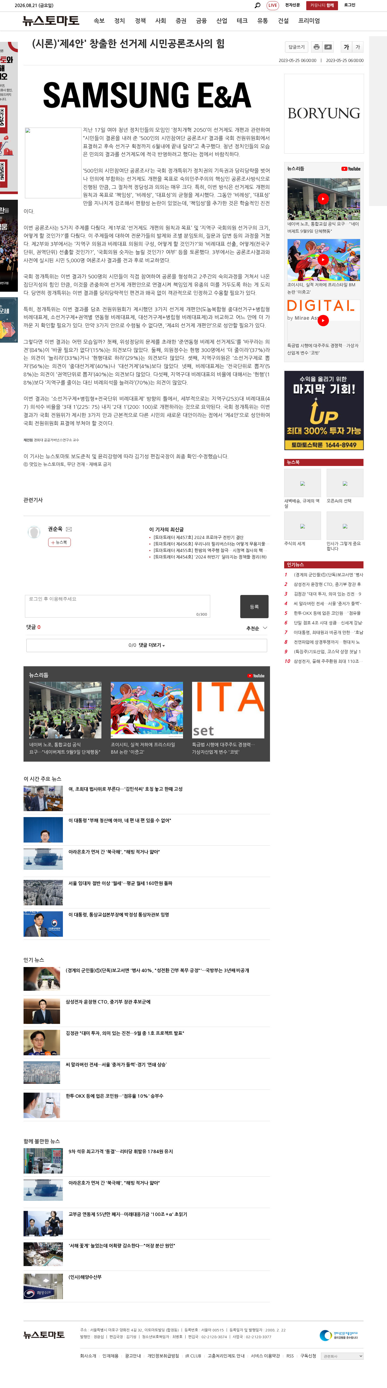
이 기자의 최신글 (166, 529)
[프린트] (316, 47)
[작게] (357, 47)
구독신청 (308, 1356)
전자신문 (292, 5)
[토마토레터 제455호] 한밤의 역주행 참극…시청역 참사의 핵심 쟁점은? (218, 550)
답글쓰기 (297, 47)
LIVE (273, 5)
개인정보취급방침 (163, 1356)
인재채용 (110, 1356)
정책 (140, 21)
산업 (221, 21)
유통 (262, 21)
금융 (201, 21)
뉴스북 (61, 542)
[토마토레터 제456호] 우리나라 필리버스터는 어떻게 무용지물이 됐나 (216, 544)
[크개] (346, 47)
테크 (242, 21)
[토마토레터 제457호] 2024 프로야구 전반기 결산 (199, 537)
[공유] (328, 47)
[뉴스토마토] (51, 21)
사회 (160, 21)
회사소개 (88, 1356)
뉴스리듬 (295, 169)
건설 (283, 21)
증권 (181, 21)
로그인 (349, 5)
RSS (290, 1356)
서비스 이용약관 (265, 1356)
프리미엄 (309, 21)
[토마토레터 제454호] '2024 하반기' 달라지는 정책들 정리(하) (210, 557)
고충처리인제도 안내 (226, 1356)
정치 (119, 21)
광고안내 (133, 1356)
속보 (99, 21)
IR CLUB (193, 1356)
